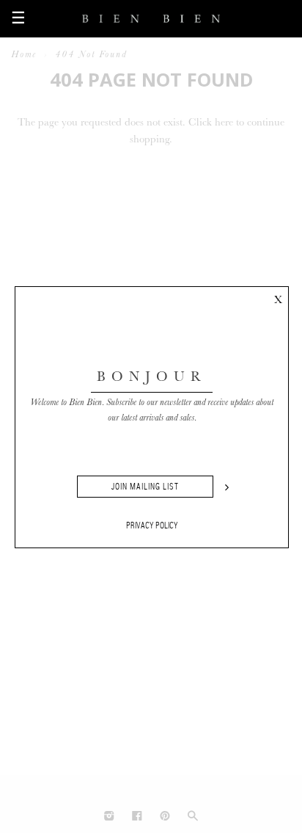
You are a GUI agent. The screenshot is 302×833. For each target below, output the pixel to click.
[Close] (278, 297)
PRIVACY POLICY (152, 525)
